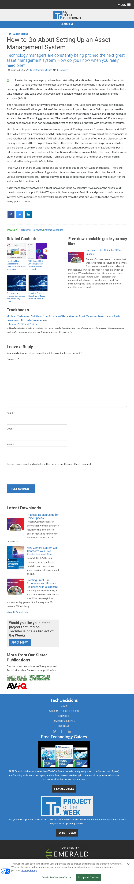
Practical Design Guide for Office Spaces (104, 251)
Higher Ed (27, 229)
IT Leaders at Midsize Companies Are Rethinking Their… (16, 297)
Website (11, 444)
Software (37, 229)
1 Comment (63, 69)
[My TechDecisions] (67, 18)
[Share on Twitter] (19, 217)
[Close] (128, 864)
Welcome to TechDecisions (64, 711)
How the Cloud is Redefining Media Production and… (36, 296)
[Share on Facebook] (11, 217)
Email (10, 428)
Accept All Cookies (88, 877)
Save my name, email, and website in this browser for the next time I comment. (49, 464)
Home (64, 706)
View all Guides (64, 788)
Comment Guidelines (64, 721)
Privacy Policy (29, 870)
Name (11, 412)
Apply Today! (20, 642)
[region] (67, 871)
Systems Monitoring (53, 229)
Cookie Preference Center (56, 877)
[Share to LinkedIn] (28, 217)
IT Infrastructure (17, 34)
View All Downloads (17, 612)
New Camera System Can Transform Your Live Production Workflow (42, 551)
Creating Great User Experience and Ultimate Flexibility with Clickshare (42, 583)
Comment (13, 358)
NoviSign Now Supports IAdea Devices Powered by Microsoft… (16, 265)
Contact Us (64, 716)
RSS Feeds (63, 725)
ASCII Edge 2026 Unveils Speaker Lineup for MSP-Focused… (35, 265)
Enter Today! (67, 832)
